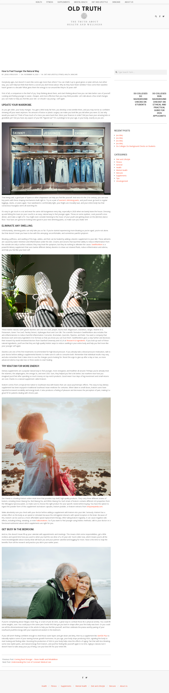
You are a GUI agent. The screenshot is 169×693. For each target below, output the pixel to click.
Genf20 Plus (102, 636)
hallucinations (41, 520)
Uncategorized (122, 181)
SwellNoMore (97, 244)
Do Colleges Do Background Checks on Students (140, 99)
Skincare (74, 74)
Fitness (61, 74)
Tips (118, 178)
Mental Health (121, 170)
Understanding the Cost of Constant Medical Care (31, 662)
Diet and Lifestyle (51, 74)
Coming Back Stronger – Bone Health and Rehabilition (36, 659)
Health (67, 74)
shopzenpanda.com (95, 506)
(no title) (119, 135)
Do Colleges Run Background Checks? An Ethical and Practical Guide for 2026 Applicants (159, 104)
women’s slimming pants (69, 200)
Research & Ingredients (76, 340)
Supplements (121, 175)
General (119, 165)
